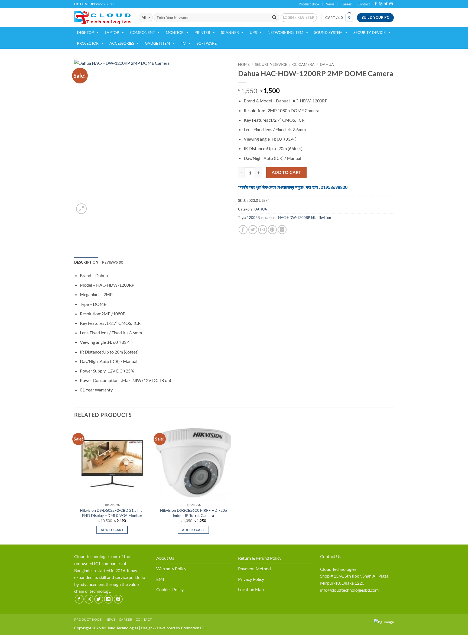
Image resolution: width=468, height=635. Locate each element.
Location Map (251, 589)
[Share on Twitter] (252, 229)
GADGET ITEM (157, 43)
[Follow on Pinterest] (118, 599)
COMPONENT (142, 32)
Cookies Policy (170, 589)
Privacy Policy (251, 579)
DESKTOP (85, 32)
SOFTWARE (207, 43)
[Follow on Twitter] (386, 4)
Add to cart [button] (112, 530)
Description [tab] (86, 262)
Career (346, 4)
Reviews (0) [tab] (112, 262)
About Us (165, 558)
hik (313, 217)
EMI (160, 579)
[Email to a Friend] (262, 229)
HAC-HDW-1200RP (294, 217)
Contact (364, 4)
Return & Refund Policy (259, 558)
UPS (253, 32)
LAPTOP (112, 32)
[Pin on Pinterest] (272, 229)
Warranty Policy (171, 568)
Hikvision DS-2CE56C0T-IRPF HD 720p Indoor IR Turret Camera (193, 513)
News (330, 4)
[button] (299, 17)
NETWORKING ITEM (285, 32)
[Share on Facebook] (243, 229)
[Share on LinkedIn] (282, 229)
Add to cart (286, 172)
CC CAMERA (303, 64)
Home (244, 64)
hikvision (324, 217)
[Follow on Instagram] (380, 4)
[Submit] (274, 17)
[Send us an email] (391, 4)
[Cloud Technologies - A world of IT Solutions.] (102, 17)
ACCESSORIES (121, 43)
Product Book (309, 4)
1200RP (253, 217)
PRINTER (202, 32)
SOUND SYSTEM (328, 32)
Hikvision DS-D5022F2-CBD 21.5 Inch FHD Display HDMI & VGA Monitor (112, 513)
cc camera (269, 217)
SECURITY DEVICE (369, 32)
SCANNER (230, 32)
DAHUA (327, 64)
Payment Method (254, 568)
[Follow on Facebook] (375, 4)
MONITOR (175, 32)
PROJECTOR (88, 43)
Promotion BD (193, 628)
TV (183, 43)
